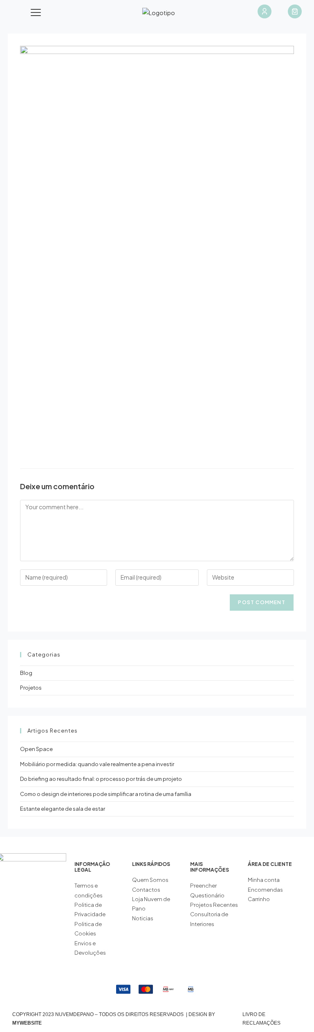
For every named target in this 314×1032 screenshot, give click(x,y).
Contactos (146, 889)
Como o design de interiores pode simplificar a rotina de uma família (105, 794)
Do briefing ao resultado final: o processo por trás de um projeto (101, 779)
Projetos (31, 687)
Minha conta (264, 880)
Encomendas (265, 889)
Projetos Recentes (214, 905)
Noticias (142, 918)
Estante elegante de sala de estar (62, 808)
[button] (36, 12)
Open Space (36, 749)
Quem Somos (150, 880)
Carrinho (259, 899)
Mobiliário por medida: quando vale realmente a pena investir (97, 764)
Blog (26, 673)
